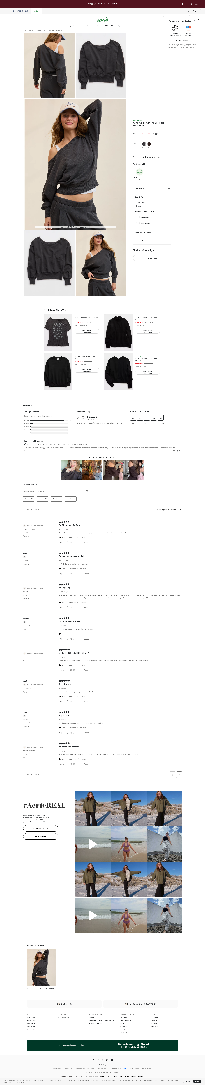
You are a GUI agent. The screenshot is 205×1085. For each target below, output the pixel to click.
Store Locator (93, 1017)
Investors (154, 1020)
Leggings (123, 1017)
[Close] (198, 19)
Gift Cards (123, 1033)
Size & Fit (139, 197)
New (58, 26)
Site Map (154, 1027)
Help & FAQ (31, 1027)
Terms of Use (188, 49)
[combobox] (170, 510)
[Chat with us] (137, 223)
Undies (97, 26)
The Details (139, 188)
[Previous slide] (26, 4)
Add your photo (40, 828)
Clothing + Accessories (73, 26)
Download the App (95, 1023)
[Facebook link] (102, 1060)
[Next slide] (179, 4)
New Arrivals (124, 1030)
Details (114, 4)
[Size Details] (137, 217)
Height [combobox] (41, 499)
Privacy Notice (149, 1080)
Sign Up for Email (64, 1017)
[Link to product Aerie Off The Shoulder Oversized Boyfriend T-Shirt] (58, 332)
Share (141, 240)
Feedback (30, 1030)
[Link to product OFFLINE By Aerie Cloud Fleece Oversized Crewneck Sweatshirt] (58, 371)
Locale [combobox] (69, 499)
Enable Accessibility (194, 4)
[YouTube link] (112, 1060)
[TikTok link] (98, 1060)
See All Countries (182, 40)
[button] (26, 1082)
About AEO (155, 1017)
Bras (88, 26)
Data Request (101, 1068)
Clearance (144, 26)
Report (86, 542)
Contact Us (31, 1023)
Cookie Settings (134, 1068)
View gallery (40, 836)
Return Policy (31, 1020)
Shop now (107, 4)
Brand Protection (147, 1068)
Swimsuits (132, 26)
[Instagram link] (93, 1060)
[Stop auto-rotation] (183, 4)
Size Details (145, 217)
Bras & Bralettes (125, 1020)
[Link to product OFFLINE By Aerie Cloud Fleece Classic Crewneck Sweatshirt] (118, 371)
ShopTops (152, 258)
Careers (154, 1023)
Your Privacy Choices (19, 1082)
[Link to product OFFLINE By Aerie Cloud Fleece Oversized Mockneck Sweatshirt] (118, 332)
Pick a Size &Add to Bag (86, 331)
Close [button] (197, 1081)
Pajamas (121, 26)
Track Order (31, 1017)
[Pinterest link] (107, 1060)
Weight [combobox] (55, 499)
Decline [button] (187, 1081)
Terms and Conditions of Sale (84, 1068)
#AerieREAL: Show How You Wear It (101, 1020)
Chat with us (145, 223)
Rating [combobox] (27, 499)
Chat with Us (66, 1004)
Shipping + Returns (143, 232)
